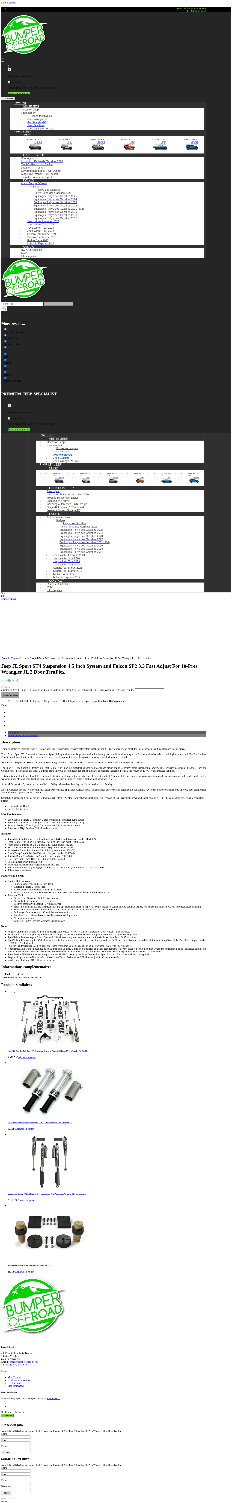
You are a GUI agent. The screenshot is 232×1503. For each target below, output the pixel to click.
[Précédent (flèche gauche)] (2, 1501)
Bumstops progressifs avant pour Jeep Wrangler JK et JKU (30, 1265)
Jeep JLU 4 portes (113, 700)
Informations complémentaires (23, 735)
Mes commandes (16, 1385)
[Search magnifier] (4, 308)
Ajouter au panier (10, 695)
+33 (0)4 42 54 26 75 (195, 10)
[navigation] (103, 180)
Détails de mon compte (19, 1380)
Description (13, 732)
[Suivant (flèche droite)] (5, 1501)
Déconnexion (14, 1383)
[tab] (107, 732)
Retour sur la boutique (19, 93)
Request (6, 1452)
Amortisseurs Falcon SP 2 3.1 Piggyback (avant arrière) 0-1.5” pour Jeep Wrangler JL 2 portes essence (47, 1194)
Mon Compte (14, 1377)
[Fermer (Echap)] (2, 1498)
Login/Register (8, 599)
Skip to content (8, 2)
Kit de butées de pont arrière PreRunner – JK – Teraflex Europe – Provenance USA (40, 1122)
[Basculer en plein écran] (9, 1498)
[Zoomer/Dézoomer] (12, 1498)
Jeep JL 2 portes (91, 700)
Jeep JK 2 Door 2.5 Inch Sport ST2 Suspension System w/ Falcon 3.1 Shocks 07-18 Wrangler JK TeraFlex (48, 1051)
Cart (5, 596)
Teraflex (25, 657)
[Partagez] (5, 1498)
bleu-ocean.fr (53, 1398)
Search (4, 593)
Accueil (5, 657)
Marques (15, 657)
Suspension (50, 700)
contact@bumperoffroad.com (191, 8)
